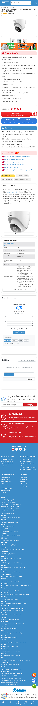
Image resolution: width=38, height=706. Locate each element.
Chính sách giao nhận (26, 459)
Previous (2, 26)
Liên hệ (4, 492)
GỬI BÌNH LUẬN (9, 374)
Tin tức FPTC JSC (6, 479)
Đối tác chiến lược (6, 483)
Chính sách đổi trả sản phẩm (28, 467)
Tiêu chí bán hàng (6, 481)
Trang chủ (5, 7)
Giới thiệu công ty (6, 477)
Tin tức (23, 481)
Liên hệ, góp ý (24, 477)
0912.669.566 (14, 684)
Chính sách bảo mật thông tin (28, 469)
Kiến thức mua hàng (7, 488)
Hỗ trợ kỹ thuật (5, 466)
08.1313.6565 (14, 682)
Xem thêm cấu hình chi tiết (18, 290)
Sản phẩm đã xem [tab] (7, 179)
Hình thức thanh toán (7, 461)
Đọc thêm (18, 234)
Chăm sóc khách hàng (8, 463)
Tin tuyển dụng (6, 490)
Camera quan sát (11, 192)
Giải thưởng (24, 479)
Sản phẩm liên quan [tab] (8, 175)
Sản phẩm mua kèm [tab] (22, 176)
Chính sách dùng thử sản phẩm (27, 464)
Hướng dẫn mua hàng (7, 459)
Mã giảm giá (24, 486)
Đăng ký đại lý (5, 486)
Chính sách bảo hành (26, 461)
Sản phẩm (12, 7)
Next (35, 26)
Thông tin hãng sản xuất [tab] (22, 179)
